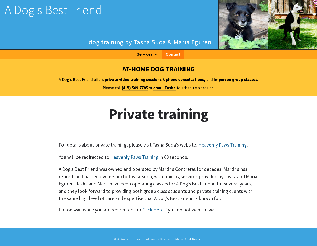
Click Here (153, 210)
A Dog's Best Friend (53, 10)
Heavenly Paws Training (222, 145)
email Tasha (164, 87)
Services (145, 54)
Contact (173, 54)
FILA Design (193, 239)
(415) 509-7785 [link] (135, 87)
